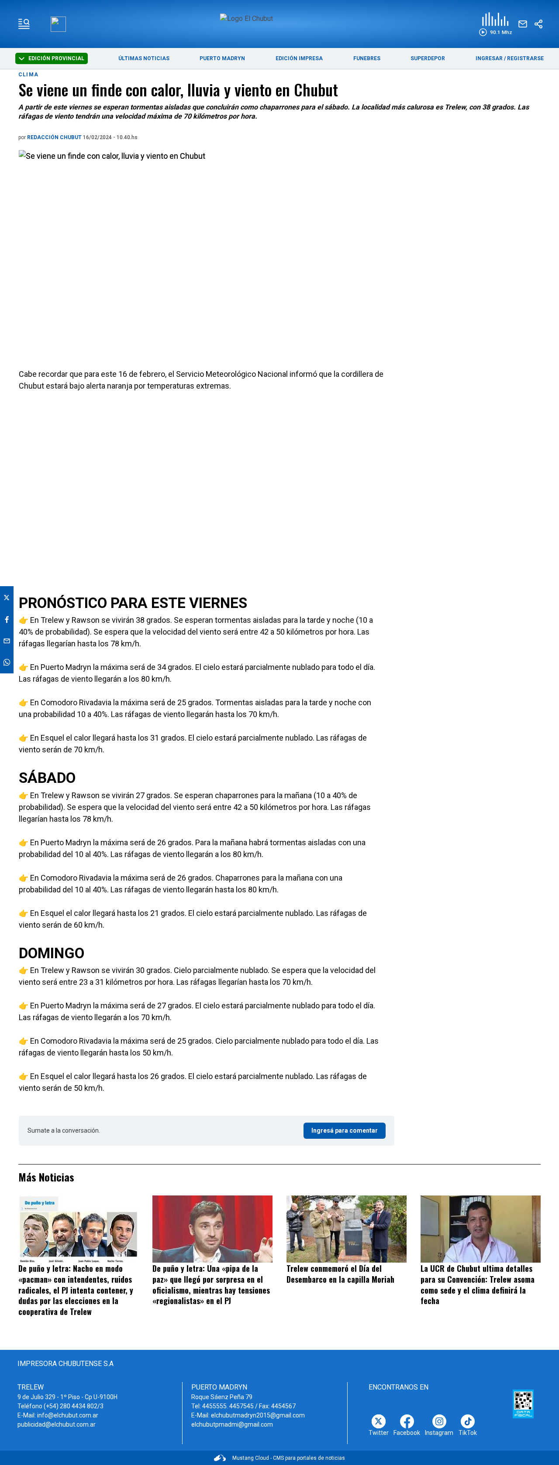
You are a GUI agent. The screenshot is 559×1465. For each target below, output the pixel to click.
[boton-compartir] (538, 24)
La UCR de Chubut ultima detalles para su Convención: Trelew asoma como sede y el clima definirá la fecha (478, 1284)
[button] (495, 24)
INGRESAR (489, 58)
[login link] (58, 24)
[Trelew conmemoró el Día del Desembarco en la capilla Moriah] (346, 1229)
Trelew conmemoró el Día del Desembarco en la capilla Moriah (340, 1274)
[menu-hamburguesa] (24, 24)
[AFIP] (523, 1404)
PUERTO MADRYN (222, 58)
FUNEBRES (366, 58)
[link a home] (279, 23)
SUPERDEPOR (428, 58)
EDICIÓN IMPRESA (299, 58)
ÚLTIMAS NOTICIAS (143, 58)
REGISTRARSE (525, 58)
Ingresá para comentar (344, 1130)
